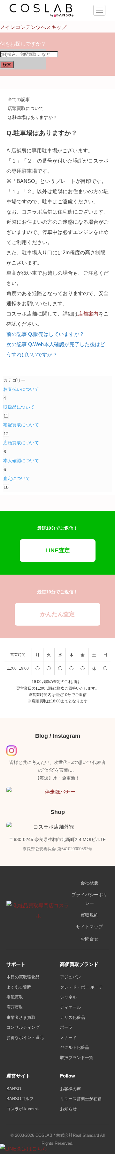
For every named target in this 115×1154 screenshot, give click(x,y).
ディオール (70, 1007)
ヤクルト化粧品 (74, 1047)
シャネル (68, 997)
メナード (68, 1037)
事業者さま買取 (20, 1017)
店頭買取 (14, 1007)
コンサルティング (23, 1027)
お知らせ (68, 1109)
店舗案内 (88, 313)
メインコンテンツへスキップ (33, 27)
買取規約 (89, 915)
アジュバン (70, 977)
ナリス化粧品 (72, 1017)
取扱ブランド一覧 (76, 1057)
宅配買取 (14, 997)
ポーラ (66, 1027)
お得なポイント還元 (25, 1037)
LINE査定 (57, 550)
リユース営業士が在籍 (81, 1098)
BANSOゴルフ (20, 1098)
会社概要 (89, 883)
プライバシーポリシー (89, 899)
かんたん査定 (57, 614)
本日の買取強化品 (23, 977)
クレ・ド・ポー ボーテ (81, 987)
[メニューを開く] (99, 10)
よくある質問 (18, 987)
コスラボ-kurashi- (22, 1109)
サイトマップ (89, 927)
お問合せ (89, 939)
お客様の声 (70, 1088)
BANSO (13, 1088)
